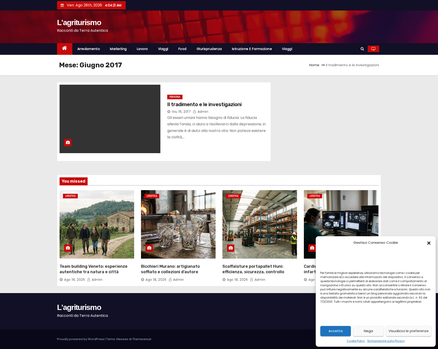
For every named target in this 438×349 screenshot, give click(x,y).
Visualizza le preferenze (408, 330)
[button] (429, 242)
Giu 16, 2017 (181, 111)
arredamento (88, 49)
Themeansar (141, 339)
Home (314, 65)
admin (202, 111)
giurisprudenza (209, 49)
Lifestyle (70, 196)
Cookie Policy (356, 341)
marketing (118, 49)
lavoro (142, 49)
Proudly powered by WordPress (81, 339)
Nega (368, 330)
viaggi (163, 49)
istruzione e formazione (252, 49)
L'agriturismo (79, 22)
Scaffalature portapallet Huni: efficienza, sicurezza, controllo (253, 269)
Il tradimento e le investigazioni (204, 104)
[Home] (64, 49)
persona (174, 97)
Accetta (335, 330)
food (182, 49)
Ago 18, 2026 (74, 279)
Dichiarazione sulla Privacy (386, 341)
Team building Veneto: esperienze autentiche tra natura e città (94, 269)
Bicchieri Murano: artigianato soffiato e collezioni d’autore (170, 269)
